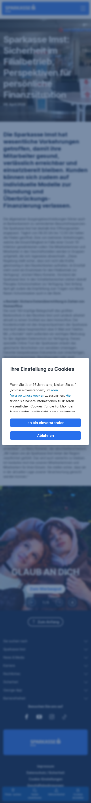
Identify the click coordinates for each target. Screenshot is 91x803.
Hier (69, 395)
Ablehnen (45, 435)
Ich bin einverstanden (45, 422)
